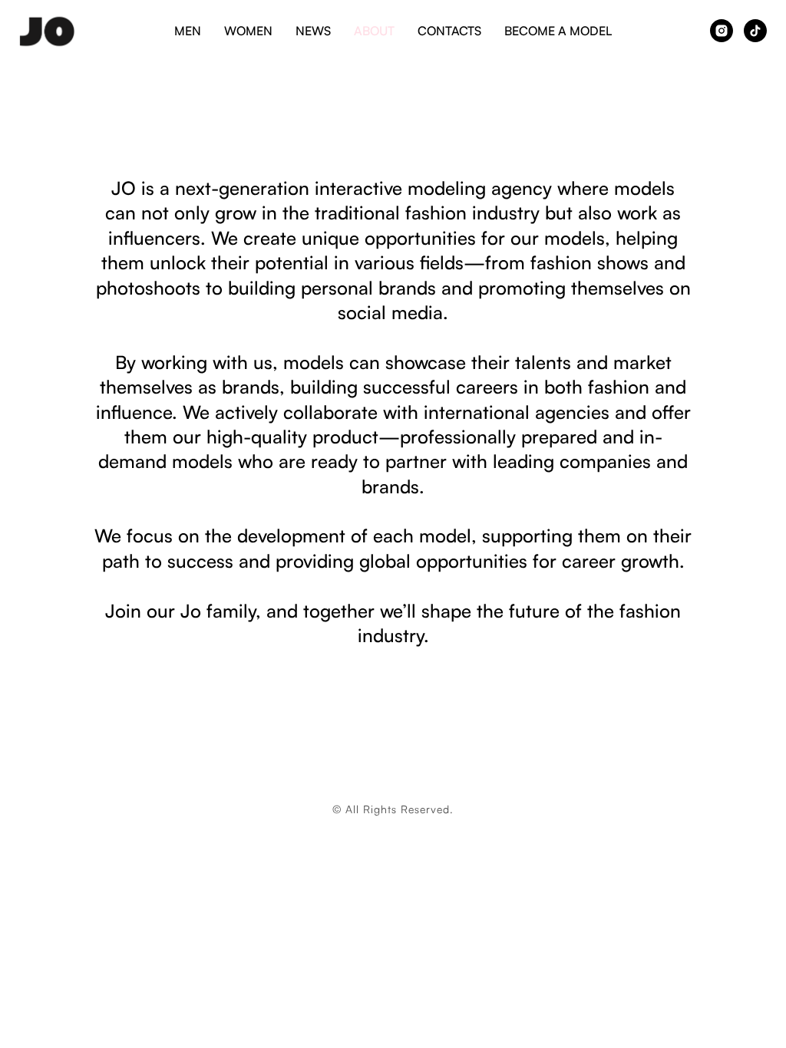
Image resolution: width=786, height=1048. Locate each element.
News (313, 30)
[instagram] (721, 30)
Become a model (558, 30)
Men (187, 30)
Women (248, 30)
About (374, 30)
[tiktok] (755, 30)
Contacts (449, 30)
